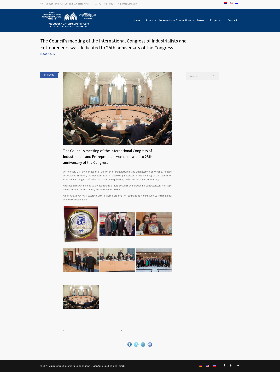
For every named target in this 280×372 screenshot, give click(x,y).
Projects (215, 20)
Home (136, 20)
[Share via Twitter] (136, 346)
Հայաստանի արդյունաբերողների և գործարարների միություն (87, 365)
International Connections (175, 20)
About (149, 20)
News (200, 20)
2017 (52, 54)
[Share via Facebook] (129, 346)
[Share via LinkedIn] (143, 346)
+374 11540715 (106, 4)
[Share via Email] (150, 346)
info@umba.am (129, 4)
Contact (232, 20)
